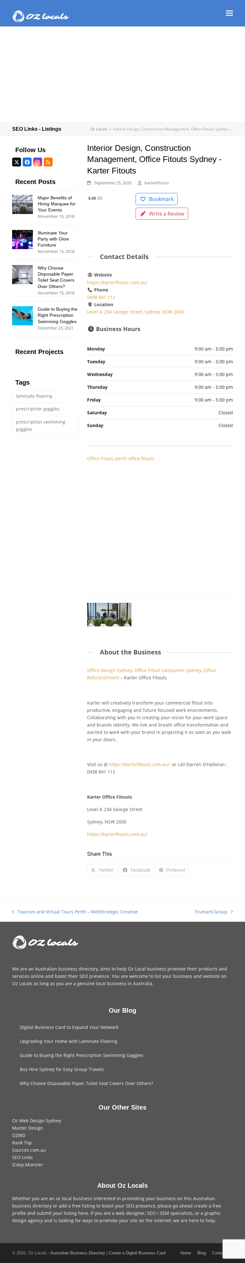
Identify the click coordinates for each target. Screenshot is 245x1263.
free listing (83, 1206)
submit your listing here (62, 1213)
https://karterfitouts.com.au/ (117, 282)
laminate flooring (34, 396)
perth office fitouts (134, 458)
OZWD (19, 1135)
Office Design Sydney (109, 670)
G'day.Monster (27, 1165)
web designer (130, 1213)
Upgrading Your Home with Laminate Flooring (68, 1041)
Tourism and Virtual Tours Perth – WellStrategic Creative (75, 912)
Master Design (27, 1128)
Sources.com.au (29, 1150)
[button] (229, 13)
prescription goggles (38, 409)
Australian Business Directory (77, 1253)
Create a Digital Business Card (137, 1253)
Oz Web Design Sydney (36, 1121)
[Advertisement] (122, 74)
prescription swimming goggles (40, 425)
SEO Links (22, 1157)
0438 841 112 (101, 297)
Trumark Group (211, 912)
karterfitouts (157, 183)
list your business (173, 976)
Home (185, 1253)
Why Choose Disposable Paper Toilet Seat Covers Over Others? (86, 1083)
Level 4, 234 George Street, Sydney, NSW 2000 (135, 312)
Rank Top (22, 1143)
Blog (201, 1253)
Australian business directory (66, 969)
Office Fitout (100, 458)
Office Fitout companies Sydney (167, 670)
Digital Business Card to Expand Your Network (69, 1027)
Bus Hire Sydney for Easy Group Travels (62, 1069)
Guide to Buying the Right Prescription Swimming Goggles (82, 1055)
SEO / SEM (158, 1213)
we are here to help (194, 1220)
